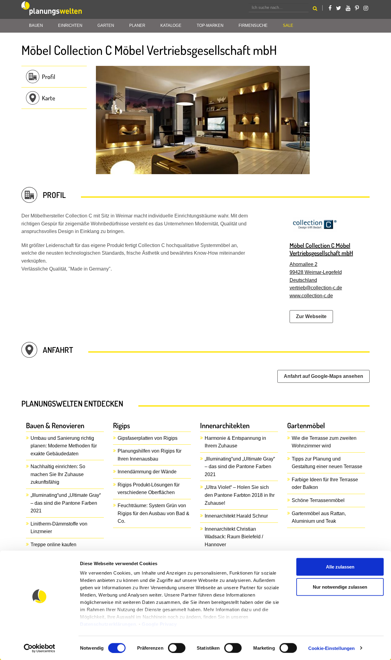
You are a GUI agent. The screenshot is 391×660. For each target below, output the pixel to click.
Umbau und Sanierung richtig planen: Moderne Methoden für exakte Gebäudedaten (64, 446)
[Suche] (315, 9)
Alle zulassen (340, 566)
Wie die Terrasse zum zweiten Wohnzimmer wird (324, 442)
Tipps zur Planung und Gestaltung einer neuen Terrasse (327, 462)
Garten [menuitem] (105, 25)
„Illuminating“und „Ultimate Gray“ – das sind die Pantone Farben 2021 (66, 503)
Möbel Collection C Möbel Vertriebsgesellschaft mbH (321, 249)
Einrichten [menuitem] (70, 25)
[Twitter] (338, 8)
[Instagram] (366, 8)
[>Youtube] (348, 8)
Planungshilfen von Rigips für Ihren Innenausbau (149, 454)
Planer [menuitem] (137, 25)
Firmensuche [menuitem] (253, 25)
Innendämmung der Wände (147, 471)
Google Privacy (159, 624)
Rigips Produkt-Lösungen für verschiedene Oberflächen (149, 488)
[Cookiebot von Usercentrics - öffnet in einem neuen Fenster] (39, 648)
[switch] (176, 648)
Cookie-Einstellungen (331, 648)
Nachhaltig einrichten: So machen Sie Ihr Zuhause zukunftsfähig (58, 474)
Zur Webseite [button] (311, 316)
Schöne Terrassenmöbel (318, 500)
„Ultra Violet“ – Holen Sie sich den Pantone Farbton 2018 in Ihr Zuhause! (240, 495)
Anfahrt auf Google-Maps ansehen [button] (323, 376)
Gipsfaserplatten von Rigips (147, 438)
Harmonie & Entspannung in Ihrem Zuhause (235, 442)
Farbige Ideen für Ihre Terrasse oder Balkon (325, 483)
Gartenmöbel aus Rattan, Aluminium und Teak (319, 517)
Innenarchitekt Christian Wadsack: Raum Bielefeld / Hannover (234, 536)
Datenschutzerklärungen (108, 624)
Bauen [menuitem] (36, 25)
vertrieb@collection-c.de (316, 287)
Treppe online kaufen (53, 544)
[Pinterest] (357, 8)
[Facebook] (329, 8)
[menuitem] (288, 26)
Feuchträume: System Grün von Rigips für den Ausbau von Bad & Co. (153, 513)
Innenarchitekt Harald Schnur (236, 515)
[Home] (51, 9)
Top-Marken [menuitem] (210, 25)
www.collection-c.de (311, 295)
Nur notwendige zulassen (340, 586)
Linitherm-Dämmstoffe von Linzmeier (59, 527)
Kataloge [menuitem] (170, 25)
